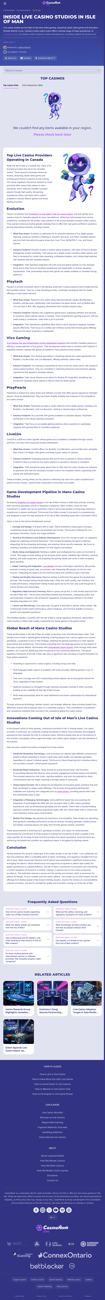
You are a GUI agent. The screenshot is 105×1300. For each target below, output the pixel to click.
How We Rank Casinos (51, 1179)
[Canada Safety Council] (36, 1258)
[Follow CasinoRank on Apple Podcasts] (68, 1224)
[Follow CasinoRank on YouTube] (55, 1224)
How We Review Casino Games (52, 1184)
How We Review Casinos (52, 1174)
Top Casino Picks (10, 85)
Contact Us (52, 1194)
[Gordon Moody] (89, 1258)
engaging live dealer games (30, 502)
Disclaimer (51, 1189)
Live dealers (48, 566)
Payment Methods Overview (52, 1141)
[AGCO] (17, 1258)
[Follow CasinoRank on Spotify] (62, 1224)
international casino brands (60, 647)
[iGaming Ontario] (22, 1269)
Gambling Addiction (52, 1146)
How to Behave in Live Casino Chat (52, 1103)
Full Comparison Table (32, 85)
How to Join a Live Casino (52, 1088)
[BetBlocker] (46, 1280)
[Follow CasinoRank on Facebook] (35, 1224)
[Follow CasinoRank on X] (48, 1224)
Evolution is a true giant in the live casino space (51, 214)
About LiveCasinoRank (51, 1169)
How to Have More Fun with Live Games (52, 1093)
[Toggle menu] (5, 3)
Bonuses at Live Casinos (52, 1131)
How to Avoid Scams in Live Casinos (52, 1098)
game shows (63, 791)
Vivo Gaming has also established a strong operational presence (36, 343)
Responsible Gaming (52, 1136)
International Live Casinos (52, 1151)
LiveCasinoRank (10, 34)
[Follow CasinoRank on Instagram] (42, 1224)
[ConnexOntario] (64, 1269)
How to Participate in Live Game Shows (52, 1107)
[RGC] (71, 1258)
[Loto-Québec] (53, 1258)
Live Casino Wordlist (52, 1126)
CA (50, 1231)
